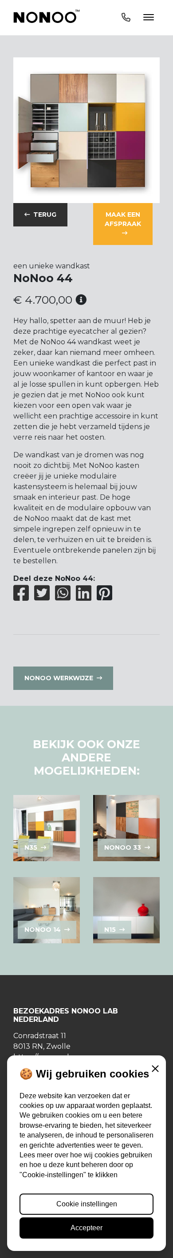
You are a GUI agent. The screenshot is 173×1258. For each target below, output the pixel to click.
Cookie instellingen (86, 1204)
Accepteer (86, 1228)
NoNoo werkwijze (58, 678)
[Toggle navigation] (138, 17)
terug (44, 214)
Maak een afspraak (123, 219)
